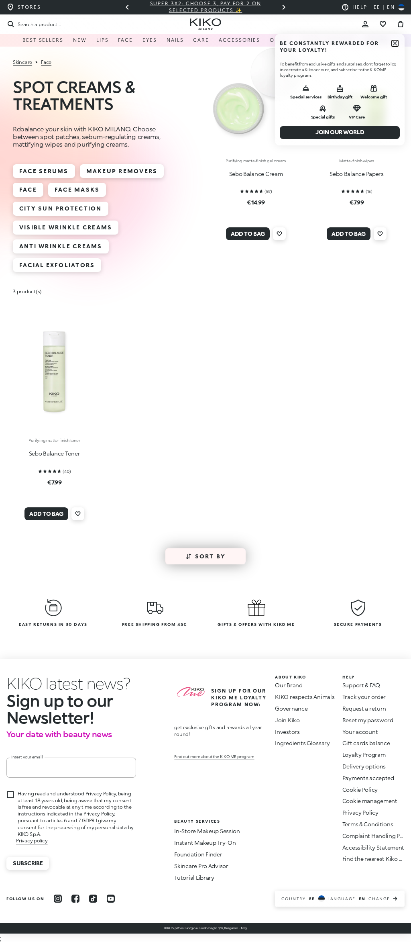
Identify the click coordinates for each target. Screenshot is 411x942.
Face (28, 189)
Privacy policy (32, 841)
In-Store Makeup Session (207, 831)
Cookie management (369, 801)
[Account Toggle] (365, 24)
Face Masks (77, 189)
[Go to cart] (401, 24)
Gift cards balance (366, 743)
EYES (149, 40)
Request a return (364, 708)
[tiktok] (93, 899)
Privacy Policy (360, 812)
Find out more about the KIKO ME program (214, 756)
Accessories (239, 40)
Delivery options (364, 766)
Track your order (364, 696)
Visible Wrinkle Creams (65, 227)
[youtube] (111, 899)
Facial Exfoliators (57, 265)
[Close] (395, 43)
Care (201, 40)
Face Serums (44, 171)
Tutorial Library (194, 877)
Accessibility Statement (373, 847)
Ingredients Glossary (302, 743)
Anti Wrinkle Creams (60, 246)
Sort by (210, 556)
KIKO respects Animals (304, 696)
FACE (125, 40)
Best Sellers (42, 40)
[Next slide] (284, 7)
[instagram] (58, 899)
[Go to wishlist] (383, 24)
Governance (291, 708)
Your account (360, 731)
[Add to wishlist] (279, 233)
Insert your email (27, 756)
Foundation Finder (198, 854)
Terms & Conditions (367, 824)
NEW (80, 40)
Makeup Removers (122, 171)
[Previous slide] (127, 7)
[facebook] (75, 899)
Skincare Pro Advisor (201, 865)
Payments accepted (368, 777)
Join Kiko (287, 720)
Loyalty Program (364, 754)
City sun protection (60, 208)
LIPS (102, 40)
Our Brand (288, 685)
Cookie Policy (360, 789)
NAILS (175, 40)
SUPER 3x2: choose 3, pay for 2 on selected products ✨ (158, 6)
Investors (287, 731)
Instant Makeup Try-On (205, 842)
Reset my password (367, 720)
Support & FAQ (361, 685)
